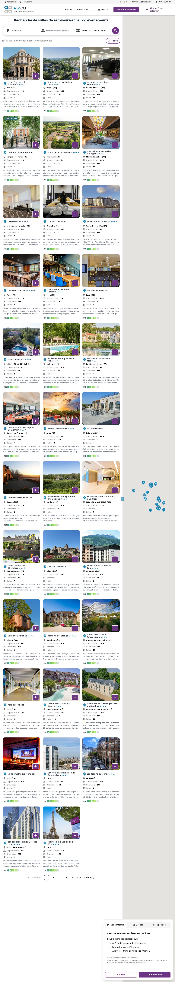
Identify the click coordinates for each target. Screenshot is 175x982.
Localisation (16, 30)
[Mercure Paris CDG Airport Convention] (21, 425)
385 (79, 877)
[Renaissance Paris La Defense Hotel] (21, 840)
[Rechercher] (115, 30)
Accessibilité (12, 2)
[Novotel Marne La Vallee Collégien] (101, 149)
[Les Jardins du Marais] (101, 771)
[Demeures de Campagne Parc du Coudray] (101, 702)
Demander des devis (126, 9)
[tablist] (137, 925)
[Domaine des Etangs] (61, 632)
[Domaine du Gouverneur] (61, 149)
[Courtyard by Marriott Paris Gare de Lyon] (61, 771)
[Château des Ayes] (61, 218)
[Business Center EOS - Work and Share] (101, 494)
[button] (152, 485)
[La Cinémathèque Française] (21, 771)
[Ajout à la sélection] (36, 76)
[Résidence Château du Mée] (101, 356)
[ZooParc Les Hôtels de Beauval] (61, 702)
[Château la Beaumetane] (21, 149)
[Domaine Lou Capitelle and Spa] (61, 80)
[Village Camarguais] (61, 425)
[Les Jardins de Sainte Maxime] (101, 80)
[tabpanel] (137, 947)
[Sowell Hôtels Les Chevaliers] (21, 563)
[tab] (116, 925)
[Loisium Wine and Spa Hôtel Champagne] (61, 494)
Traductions (27, 2)
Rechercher (82, 9)
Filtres (115, 40)
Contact (123, 2)
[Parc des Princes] (21, 702)
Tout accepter (154, 974)
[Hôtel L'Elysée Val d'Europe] (21, 80)
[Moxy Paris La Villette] (21, 287)
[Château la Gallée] (61, 563)
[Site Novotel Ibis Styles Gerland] (61, 287)
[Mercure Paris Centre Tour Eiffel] (61, 840)
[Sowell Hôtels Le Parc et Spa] (101, 563)
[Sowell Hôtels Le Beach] (101, 218)
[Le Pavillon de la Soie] (21, 218)
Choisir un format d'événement (95, 30)
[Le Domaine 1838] (101, 425)
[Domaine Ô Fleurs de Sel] (21, 494)
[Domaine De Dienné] (21, 632)
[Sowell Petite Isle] (21, 356)
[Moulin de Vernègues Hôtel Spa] (61, 356)
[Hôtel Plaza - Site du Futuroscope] (101, 632)
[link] (156, 9)
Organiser (101, 9)
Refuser (121, 974)
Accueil (68, 9)
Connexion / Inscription (141, 2)
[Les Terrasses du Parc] (101, 287)
